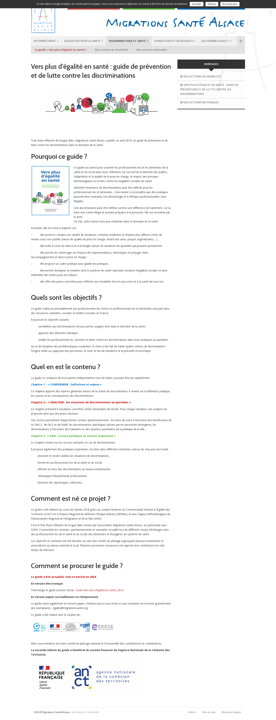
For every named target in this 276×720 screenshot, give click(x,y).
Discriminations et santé (128, 41)
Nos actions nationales (151, 49)
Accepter (196, 4)
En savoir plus (230, 4)
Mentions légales (231, 712)
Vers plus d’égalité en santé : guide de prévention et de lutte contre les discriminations (209, 89)
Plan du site (209, 712)
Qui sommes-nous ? (215, 41)
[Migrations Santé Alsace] (175, 21)
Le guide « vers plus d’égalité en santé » (61, 49)
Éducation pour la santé (82, 41)
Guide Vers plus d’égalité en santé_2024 (99, 590)
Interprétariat (45, 41)
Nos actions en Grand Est (111, 49)
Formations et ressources (174, 41)
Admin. (192, 712)
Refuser (212, 4)
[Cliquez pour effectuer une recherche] (241, 41)
